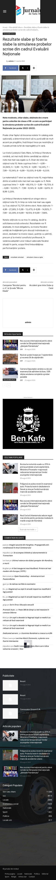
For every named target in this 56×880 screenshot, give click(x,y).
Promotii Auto (9, 609)
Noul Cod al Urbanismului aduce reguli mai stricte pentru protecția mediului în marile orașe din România (36, 518)
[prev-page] (4, 385)
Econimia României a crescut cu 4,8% (36, 633)
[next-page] (8, 385)
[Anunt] (10, 685)
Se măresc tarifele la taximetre (22, 584)
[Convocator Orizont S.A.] (10, 713)
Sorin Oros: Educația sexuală (22, 604)
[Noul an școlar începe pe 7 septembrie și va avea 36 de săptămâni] (10, 359)
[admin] (4, 61)
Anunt (22, 681)
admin (11, 61)
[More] (34, 68)
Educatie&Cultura (15, 27)
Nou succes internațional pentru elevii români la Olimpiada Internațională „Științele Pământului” (36, 343)
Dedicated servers (10, 633)
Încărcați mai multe (27, 529)
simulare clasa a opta (35, 257)
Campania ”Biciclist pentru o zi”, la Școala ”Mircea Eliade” (14, 288)
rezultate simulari (17, 257)
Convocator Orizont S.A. (30, 709)
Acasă (5, 27)
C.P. (21, 349)
